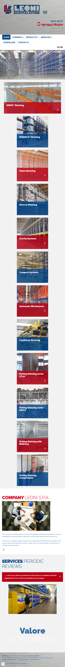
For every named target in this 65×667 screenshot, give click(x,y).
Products (31, 37)
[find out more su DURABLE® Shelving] (45, 141)
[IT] (58, 47)
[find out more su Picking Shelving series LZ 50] (45, 381)
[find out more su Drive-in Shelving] (45, 209)
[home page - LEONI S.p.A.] (25, 5)
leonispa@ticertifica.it (23, 659)
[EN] (61, 47)
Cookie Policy (23, 663)
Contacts (23, 42)
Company (17, 37)
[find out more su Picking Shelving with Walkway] (45, 448)
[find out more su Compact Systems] (45, 277)
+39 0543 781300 (52, 24)
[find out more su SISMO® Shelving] (57, 110)
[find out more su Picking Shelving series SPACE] (45, 414)
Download (9, 42)
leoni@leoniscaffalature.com (9, 659)
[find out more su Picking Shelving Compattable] (45, 482)
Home (6, 37)
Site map (9, 663)
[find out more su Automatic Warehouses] (45, 311)
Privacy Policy (15, 663)
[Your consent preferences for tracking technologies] (3, 664)
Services (45, 37)
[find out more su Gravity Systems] (45, 243)
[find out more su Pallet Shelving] (45, 175)
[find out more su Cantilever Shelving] (45, 345)
